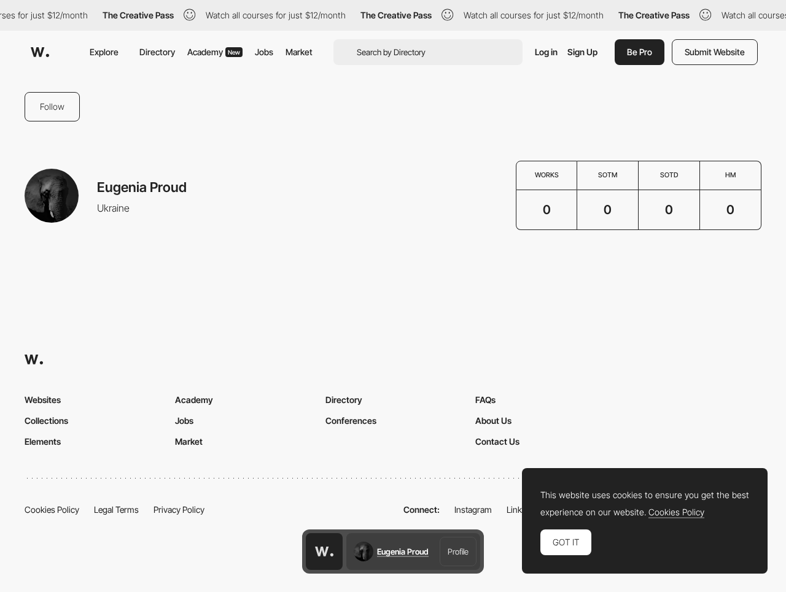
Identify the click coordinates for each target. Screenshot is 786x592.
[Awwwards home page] (324, 551)
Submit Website (715, 52)
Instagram (473, 509)
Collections (46, 420)
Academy (213, 52)
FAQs (485, 399)
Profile (458, 551)
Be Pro (639, 52)
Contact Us (497, 441)
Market (299, 52)
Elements (43, 441)
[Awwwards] (40, 52)
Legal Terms (116, 509)
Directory (157, 52)
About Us (493, 420)
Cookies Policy (52, 509)
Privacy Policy (179, 509)
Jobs (264, 52)
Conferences (350, 420)
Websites (43, 399)
